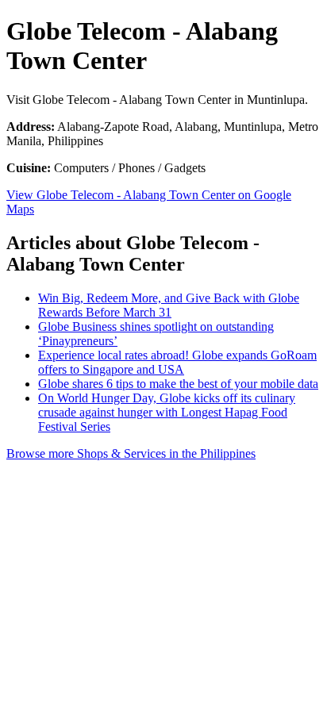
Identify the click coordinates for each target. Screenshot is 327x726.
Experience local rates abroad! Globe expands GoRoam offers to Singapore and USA (177, 362)
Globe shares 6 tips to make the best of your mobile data (178, 383)
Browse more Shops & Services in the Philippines (131, 453)
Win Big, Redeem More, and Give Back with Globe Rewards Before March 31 (168, 305)
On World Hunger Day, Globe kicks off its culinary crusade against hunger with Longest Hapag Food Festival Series (166, 412)
